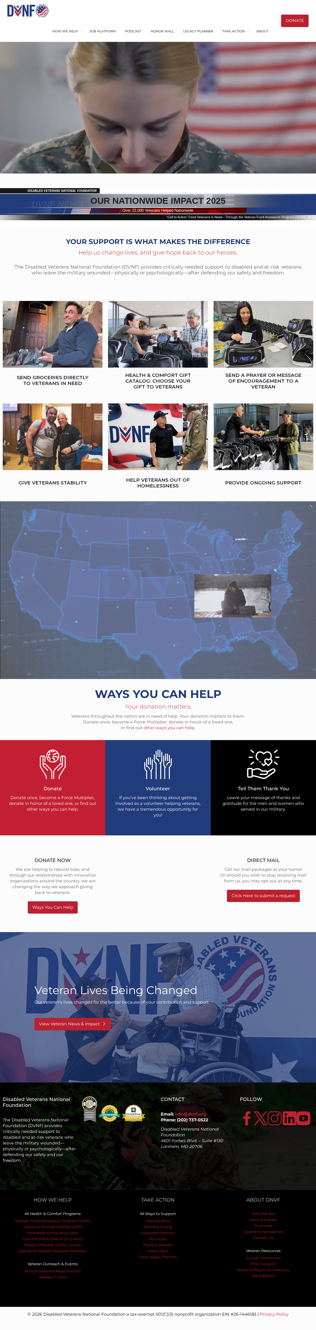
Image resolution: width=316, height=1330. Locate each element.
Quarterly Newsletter (263, 1232)
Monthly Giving (158, 1227)
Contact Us (263, 1238)
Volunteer (158, 1239)
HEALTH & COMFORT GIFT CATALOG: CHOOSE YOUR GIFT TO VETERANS (158, 381)
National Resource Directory (263, 1270)
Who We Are (263, 1214)
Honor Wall (158, 1251)
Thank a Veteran (158, 1245)
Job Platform (263, 1276)
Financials (263, 1226)
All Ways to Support (158, 1214)
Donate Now (158, 1221)
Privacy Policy (274, 1314)
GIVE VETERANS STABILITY (53, 483)
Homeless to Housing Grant (52, 1233)
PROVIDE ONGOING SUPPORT (263, 483)
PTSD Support (263, 1264)
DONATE (295, 20)
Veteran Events (53, 1277)
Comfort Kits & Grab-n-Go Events (52, 1239)
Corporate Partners (157, 1233)
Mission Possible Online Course (52, 1245)
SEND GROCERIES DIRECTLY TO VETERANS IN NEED (52, 380)
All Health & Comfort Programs (53, 1214)
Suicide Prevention (263, 1258)
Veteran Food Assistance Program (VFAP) (52, 1221)
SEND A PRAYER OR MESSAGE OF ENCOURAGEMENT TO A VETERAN (263, 381)
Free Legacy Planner (158, 1257)
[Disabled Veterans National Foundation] (29, 10)
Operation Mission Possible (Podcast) (53, 1251)
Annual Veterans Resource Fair (53, 1271)
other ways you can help (168, 727)
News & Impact (263, 1220)
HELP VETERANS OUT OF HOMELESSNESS (158, 483)
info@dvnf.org (190, 1114)
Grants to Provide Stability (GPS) (52, 1227)
